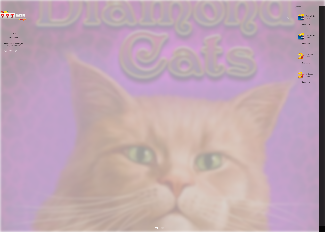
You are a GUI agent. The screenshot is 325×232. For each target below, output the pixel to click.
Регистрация (13, 37)
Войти (13, 33)
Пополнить (306, 24)
